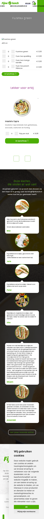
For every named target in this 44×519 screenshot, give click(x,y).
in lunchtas (9, 74)
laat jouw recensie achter (22, 432)
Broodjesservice (18, 6)
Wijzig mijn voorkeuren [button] (26, 511)
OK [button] (26, 507)
